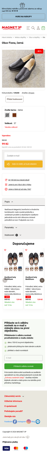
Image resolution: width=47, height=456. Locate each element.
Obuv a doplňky (34, 37)
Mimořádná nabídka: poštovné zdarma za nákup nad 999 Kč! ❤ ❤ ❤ (22, 10)
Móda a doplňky (20, 37)
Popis (7, 202)
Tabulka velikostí (11, 127)
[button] (5, 280)
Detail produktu (20, 306)
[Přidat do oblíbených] (5, 250)
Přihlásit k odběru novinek (23, 366)
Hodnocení (11, 235)
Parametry (9, 227)
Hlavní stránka (7, 37)
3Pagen (31, 93)
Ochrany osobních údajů (14, 378)
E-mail (8, 358)
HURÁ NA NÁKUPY (23, 16)
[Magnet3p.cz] (12, 28)
